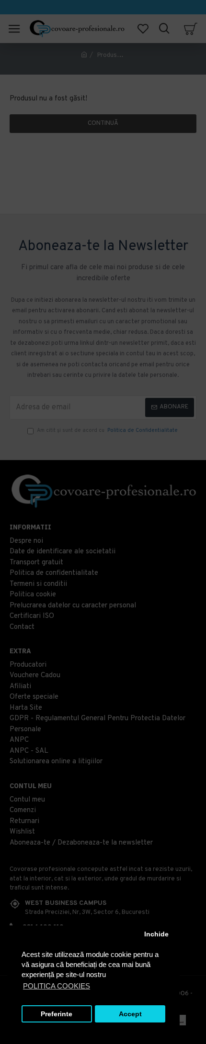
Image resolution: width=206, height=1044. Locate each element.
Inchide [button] (156, 934)
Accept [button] (130, 1014)
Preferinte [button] (56, 1014)
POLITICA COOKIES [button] (56, 986)
